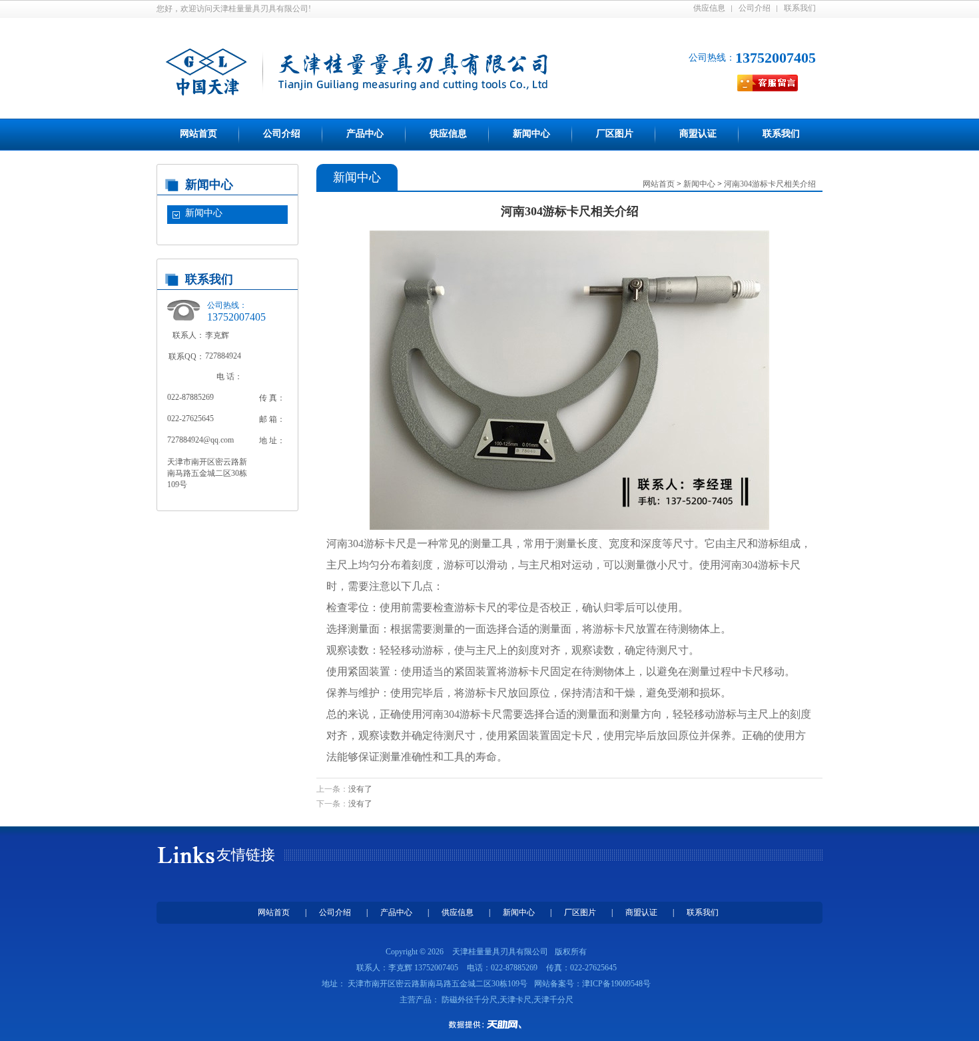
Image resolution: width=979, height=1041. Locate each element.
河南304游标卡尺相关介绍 (770, 184)
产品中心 (365, 134)
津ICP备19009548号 (616, 983)
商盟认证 (698, 134)
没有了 (360, 789)
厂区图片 (614, 134)
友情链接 (245, 854)
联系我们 (800, 8)
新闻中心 (531, 134)
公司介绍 (755, 8)
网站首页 (198, 134)
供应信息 (709, 8)
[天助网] (489, 1024)
